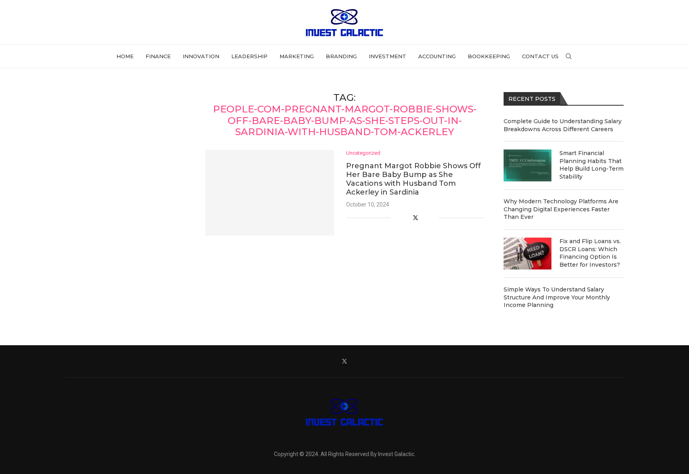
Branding (341, 56)
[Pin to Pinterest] (424, 217)
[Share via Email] (433, 217)
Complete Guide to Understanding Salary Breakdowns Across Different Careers (563, 125)
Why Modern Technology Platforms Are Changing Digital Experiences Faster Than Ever (561, 209)
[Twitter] (344, 361)
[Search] (569, 56)
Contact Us (540, 56)
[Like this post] (396, 217)
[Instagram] (363, 361)
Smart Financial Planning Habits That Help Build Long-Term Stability (591, 164)
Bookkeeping (489, 56)
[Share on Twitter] (415, 217)
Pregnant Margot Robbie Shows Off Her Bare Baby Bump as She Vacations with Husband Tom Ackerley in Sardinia (413, 179)
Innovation (201, 56)
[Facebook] (326, 361)
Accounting (437, 56)
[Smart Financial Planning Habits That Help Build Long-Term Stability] (527, 165)
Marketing (297, 56)
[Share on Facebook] (406, 217)
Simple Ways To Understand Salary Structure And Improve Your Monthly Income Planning (557, 297)
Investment (387, 56)
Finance (158, 56)
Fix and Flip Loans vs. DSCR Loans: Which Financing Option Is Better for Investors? (590, 253)
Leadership (249, 56)
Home (125, 56)
